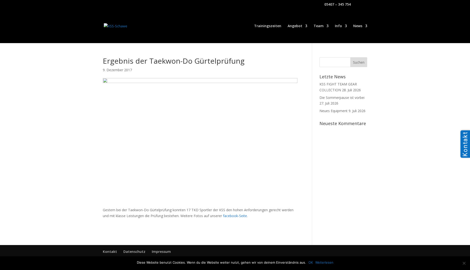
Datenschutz (134, 251)
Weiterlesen (324, 262)
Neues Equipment (333, 110)
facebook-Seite (235, 215)
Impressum (161, 251)
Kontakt (110, 251)
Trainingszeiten (267, 26)
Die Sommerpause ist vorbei (341, 97)
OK (310, 262)
